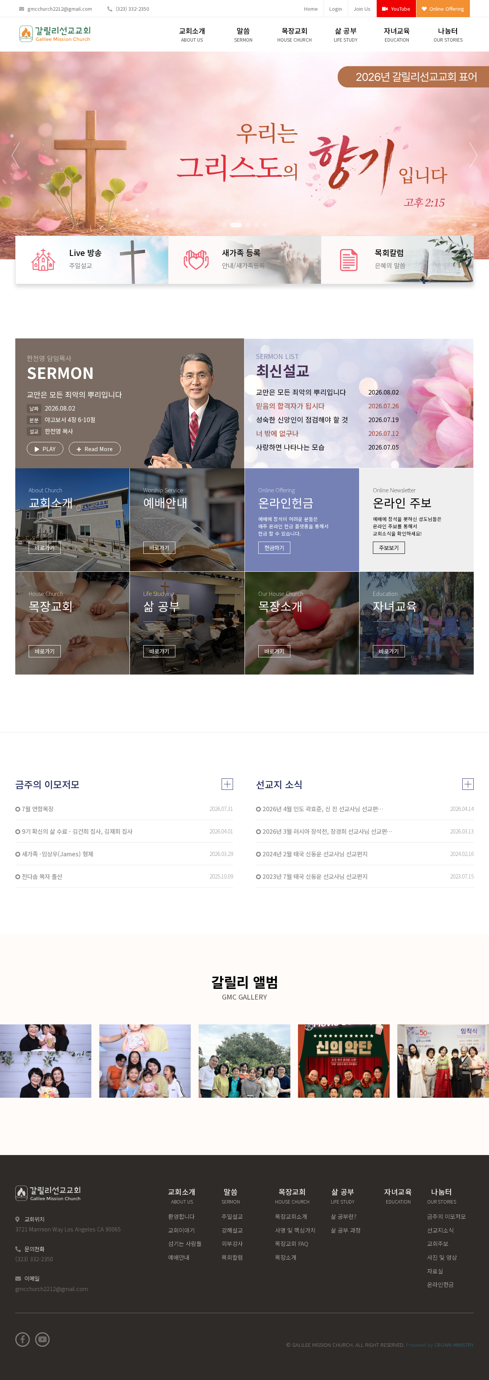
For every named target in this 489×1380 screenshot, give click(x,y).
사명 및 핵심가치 (295, 1230)
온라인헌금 (440, 1284)
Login (335, 8)
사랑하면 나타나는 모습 (290, 447)
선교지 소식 (279, 784)
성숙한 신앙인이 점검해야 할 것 (302, 419)
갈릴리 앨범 (244, 986)
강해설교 (232, 1230)
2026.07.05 (383, 447)
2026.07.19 (383, 419)
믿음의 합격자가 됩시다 (290, 406)
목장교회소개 (291, 1216)
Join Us (362, 8)
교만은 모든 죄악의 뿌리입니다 (301, 392)
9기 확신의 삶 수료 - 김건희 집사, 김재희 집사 (76, 831)
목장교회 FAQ (291, 1243)
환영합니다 (181, 1216)
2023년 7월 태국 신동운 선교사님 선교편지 (314, 876)
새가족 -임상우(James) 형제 (56, 853)
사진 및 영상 (442, 1257)
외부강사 (232, 1243)
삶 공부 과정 (346, 1230)
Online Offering (446, 8)
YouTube (400, 8)
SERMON (60, 366)
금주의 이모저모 (47, 784)
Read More (98, 449)
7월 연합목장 (36, 808)
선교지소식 (440, 1230)
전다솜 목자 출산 (41, 876)
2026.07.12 (383, 433)
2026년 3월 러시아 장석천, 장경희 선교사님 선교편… (327, 831)
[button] (224, 225)
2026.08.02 (383, 392)
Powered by (440, 1344)
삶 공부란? (343, 1216)
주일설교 (232, 1216)
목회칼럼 (232, 1257)
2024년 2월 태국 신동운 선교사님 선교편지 (314, 853)
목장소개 (285, 1257)
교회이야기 (181, 1230)
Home (311, 8)
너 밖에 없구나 (277, 433)
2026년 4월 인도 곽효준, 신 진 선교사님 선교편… (322, 808)
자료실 (435, 1271)
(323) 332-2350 (132, 8)
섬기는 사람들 (185, 1243)
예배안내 (178, 1257)
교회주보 (438, 1243)
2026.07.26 (383, 405)
